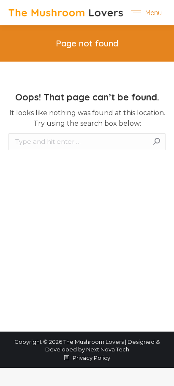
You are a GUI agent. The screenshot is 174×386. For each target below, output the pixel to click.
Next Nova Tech (107, 349)
